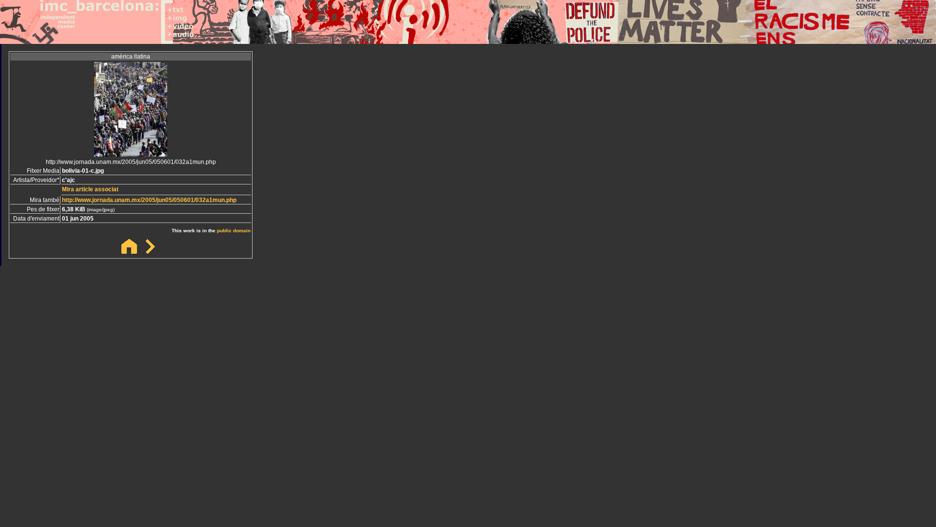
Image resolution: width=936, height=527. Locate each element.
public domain (234, 230)
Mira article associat (90, 189)
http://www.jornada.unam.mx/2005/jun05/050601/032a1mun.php (149, 200)
